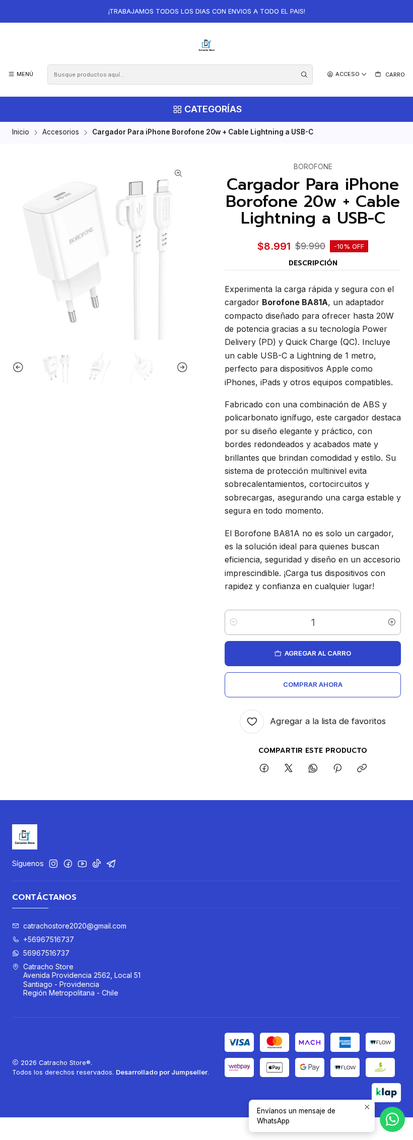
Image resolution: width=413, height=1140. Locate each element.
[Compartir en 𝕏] (288, 769)
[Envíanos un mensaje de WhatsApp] (392, 1119)
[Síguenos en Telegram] (111, 864)
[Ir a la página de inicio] (206, 45)
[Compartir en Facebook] (264, 769)
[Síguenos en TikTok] (97, 864)
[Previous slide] (19, 368)
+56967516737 (48, 939)
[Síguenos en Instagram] (53, 864)
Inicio (20, 132)
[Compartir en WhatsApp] (313, 769)
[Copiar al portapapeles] (362, 769)
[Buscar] (304, 74)
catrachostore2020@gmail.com (74, 925)
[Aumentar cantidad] (391, 622)
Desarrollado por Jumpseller (162, 1072)
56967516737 (46, 953)
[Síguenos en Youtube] (82, 864)
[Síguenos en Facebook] (68, 864)
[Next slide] (180, 368)
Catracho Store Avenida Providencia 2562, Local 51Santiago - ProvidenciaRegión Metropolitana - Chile (82, 980)
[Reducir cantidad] (233, 622)
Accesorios (60, 132)
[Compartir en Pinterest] (337, 769)
